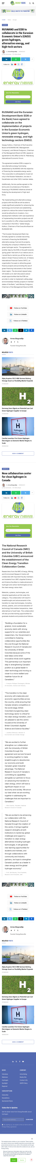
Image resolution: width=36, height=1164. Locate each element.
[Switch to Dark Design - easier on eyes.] (30, 3)
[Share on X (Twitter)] (25, 59)
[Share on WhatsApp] (15, 59)
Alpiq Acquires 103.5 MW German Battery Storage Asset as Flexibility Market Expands (17, 379)
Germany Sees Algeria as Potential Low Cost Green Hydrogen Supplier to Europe (17, 409)
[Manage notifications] (31, 1159)
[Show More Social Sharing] (32, 59)
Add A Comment (18, 453)
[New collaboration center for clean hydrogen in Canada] (18, 510)
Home (9, 20)
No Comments (7, 54)
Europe (15, 20)
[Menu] (3, 3)
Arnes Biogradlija (12, 51)
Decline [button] (22, 1160)
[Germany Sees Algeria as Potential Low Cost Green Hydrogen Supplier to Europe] (18, 396)
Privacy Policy (6, 1127)
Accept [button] (14, 1160)
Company (23, 1070)
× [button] (32, 1138)
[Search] (33, 3)
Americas (6, 469)
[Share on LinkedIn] (6, 59)
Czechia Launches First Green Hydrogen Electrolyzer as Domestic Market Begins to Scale (17, 440)
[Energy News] (18, 3)
